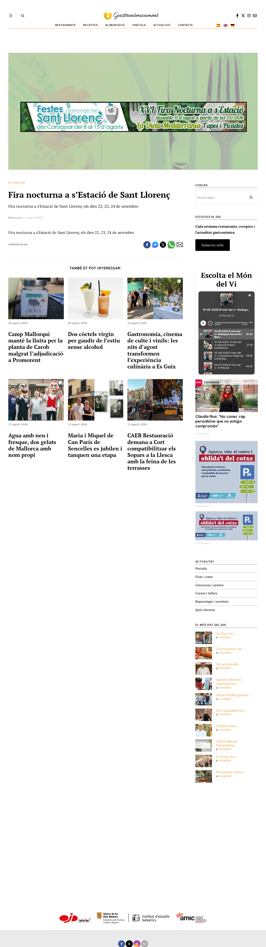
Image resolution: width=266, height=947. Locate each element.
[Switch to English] (225, 25)
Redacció (14, 217)
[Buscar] (251, 197)
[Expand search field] (22, 15)
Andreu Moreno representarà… (228, 682)
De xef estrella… (228, 664)
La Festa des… (227, 757)
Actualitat (17, 183)
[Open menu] (10, 15)
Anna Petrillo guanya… (233, 695)
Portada (201, 568)
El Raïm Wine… (227, 726)
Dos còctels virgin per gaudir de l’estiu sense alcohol (94, 340)
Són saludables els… (231, 711)
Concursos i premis (209, 585)
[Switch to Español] (218, 25)
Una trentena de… (230, 649)
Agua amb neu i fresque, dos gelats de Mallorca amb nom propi (32, 445)
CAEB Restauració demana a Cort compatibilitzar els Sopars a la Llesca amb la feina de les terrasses (151, 451)
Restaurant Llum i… (231, 772)
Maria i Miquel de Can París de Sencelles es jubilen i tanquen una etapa (95, 445)
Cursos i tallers (206, 593)
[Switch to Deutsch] (232, 25)
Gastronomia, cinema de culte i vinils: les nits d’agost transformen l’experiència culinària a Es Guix (154, 350)
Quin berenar (205, 609)
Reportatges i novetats (212, 601)
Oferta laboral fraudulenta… (226, 743)
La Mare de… (226, 633)
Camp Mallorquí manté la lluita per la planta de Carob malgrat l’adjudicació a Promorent (35, 346)
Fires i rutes (204, 576)
